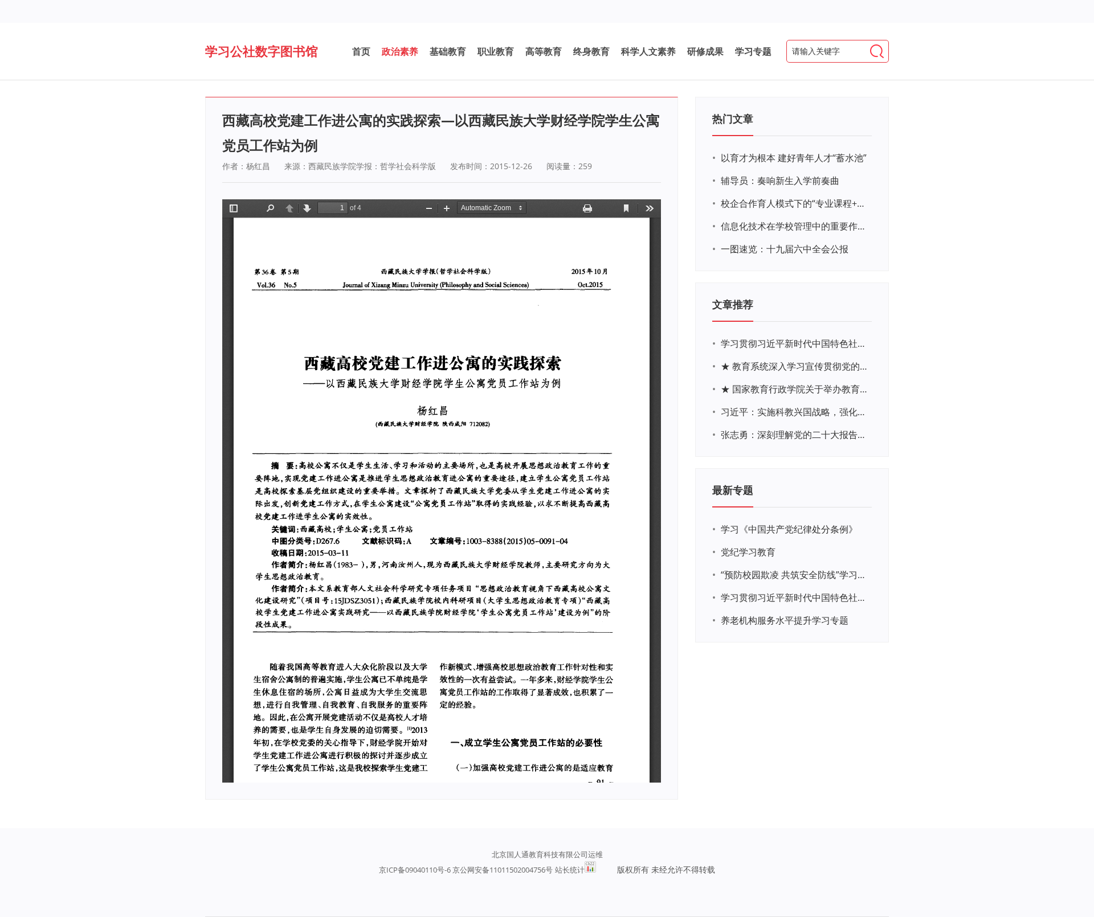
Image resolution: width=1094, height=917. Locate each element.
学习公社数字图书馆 (261, 50)
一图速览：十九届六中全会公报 (784, 249)
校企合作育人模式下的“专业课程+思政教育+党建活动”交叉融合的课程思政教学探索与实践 (795, 203)
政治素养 (400, 51)
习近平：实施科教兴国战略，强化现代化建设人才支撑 (795, 412)
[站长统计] (590, 870)
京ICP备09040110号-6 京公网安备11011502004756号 (466, 870)
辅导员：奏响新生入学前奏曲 (780, 180)
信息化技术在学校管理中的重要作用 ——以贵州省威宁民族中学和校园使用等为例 (795, 226)
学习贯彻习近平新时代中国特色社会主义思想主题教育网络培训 (795, 343)
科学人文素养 (648, 51)
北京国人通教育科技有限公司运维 (547, 854)
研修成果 (705, 51)
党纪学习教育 (748, 552)
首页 (361, 51)
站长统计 (570, 870)
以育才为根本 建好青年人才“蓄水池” (794, 158)
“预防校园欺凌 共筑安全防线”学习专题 (795, 574)
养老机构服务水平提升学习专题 (784, 620)
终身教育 (591, 51)
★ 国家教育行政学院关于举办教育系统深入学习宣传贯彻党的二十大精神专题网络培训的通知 (795, 389)
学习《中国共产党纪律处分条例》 (789, 529)
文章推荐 (732, 304)
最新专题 (732, 490)
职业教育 (495, 51)
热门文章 (732, 118)
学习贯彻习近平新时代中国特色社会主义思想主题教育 (795, 597)
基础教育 (448, 51)
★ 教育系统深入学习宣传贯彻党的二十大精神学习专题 (795, 366)
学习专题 (753, 51)
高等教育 (543, 51)
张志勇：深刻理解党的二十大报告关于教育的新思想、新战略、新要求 (795, 434)
